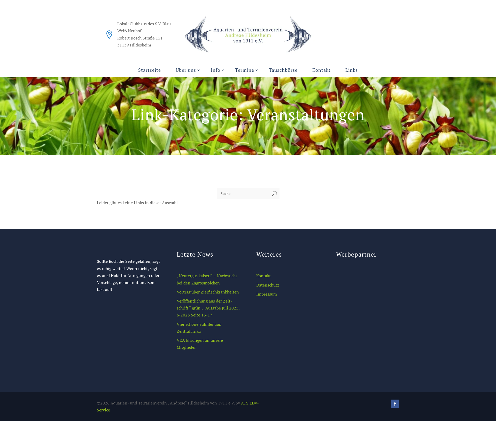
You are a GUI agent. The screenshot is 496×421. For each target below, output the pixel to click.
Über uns (186, 70)
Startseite (149, 70)
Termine (244, 70)
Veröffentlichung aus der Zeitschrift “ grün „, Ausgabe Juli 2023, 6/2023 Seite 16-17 (208, 308)
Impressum (266, 294)
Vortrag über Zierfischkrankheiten (208, 292)
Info (215, 70)
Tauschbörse (283, 70)
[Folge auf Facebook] (395, 404)
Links (351, 70)
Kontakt (321, 70)
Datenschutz (267, 285)
